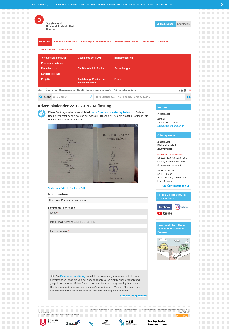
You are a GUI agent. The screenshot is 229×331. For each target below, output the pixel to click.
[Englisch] (190, 90)
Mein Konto (167, 24)
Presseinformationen (52, 63)
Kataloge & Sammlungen (96, 41)
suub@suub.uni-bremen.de (170, 126)
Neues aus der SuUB (55, 57)
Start (40, 89)
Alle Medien (60, 96)
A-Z (187, 309)
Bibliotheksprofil (123, 57)
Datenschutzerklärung (72, 276)
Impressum (130, 309)
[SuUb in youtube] (164, 215)
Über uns (44, 41)
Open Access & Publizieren (56, 49)
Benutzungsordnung (170, 309)
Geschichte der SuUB (89, 57)
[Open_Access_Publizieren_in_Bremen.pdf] (173, 259)
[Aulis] (91, 325)
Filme (117, 79)
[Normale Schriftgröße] (178, 91)
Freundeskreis (49, 68)
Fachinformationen (126, 41)
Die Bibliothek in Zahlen (91, 68)
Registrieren (183, 24)
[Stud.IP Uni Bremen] (73, 325)
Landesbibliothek (50, 74)
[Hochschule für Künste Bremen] (106, 325)
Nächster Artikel (78, 188)
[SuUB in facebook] (166, 208)
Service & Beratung (65, 41)
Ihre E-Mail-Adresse (73, 221)
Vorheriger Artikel (58, 188)
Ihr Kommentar (59, 231)
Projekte (45, 79)
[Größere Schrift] (181, 91)
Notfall (182, 312)
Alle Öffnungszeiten (174, 185)
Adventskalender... (125, 89)
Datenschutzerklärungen (159, 4)
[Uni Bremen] (48, 325)
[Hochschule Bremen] (128, 325)
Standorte (148, 41)
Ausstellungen (122, 68)
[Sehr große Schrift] (184, 91)
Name (53, 212)
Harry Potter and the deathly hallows (111, 112)
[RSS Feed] (181, 316)
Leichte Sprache (99, 309)
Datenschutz (147, 309)
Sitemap (116, 309)
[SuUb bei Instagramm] (182, 208)
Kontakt (163, 41)
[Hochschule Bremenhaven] (158, 325)
